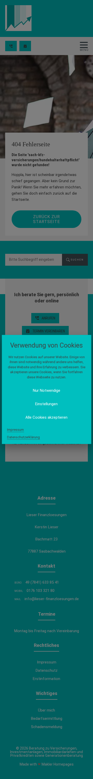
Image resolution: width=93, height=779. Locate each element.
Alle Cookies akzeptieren (47, 417)
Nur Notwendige (46, 390)
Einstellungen (46, 404)
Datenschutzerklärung (23, 437)
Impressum (15, 430)
